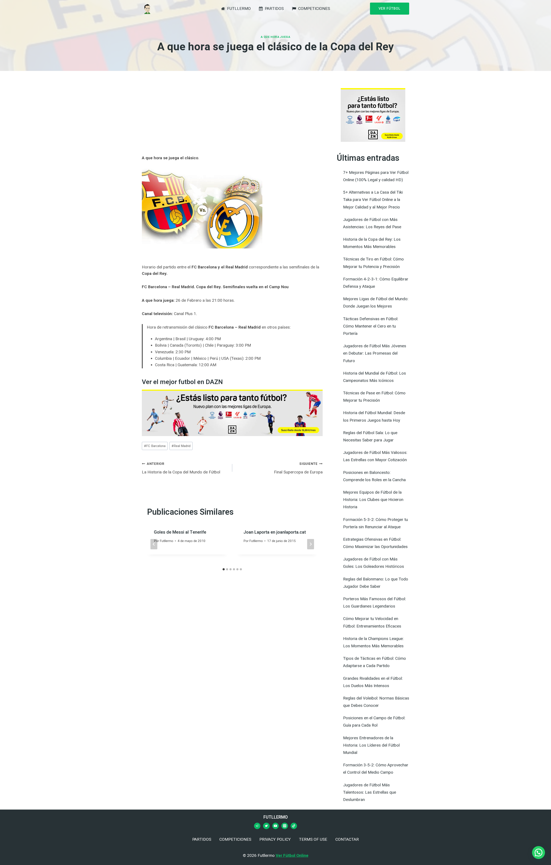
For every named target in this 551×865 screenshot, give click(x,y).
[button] (538, 852)
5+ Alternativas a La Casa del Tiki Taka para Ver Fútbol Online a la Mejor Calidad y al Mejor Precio (373, 199)
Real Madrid (181, 446)
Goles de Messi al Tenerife (180, 532)
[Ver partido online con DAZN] (232, 413)
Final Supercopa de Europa (298, 468)
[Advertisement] (232, 118)
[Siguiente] (310, 544)
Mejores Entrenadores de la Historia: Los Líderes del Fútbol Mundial (371, 745)
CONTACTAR (347, 839)
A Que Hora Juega (275, 36)
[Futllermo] (147, 8)
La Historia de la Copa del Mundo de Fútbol (181, 468)
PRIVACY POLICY (275, 839)
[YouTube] (275, 826)
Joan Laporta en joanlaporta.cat (274, 532)
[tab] (224, 569)
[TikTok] (294, 826)
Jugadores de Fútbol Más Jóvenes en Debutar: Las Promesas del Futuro (374, 353)
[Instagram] (284, 826)
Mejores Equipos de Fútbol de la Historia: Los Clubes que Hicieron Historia (373, 499)
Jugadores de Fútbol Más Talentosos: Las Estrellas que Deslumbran (369, 792)
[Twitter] (266, 826)
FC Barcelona (155, 446)
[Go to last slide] (153, 544)
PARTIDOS (274, 9)
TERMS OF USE (313, 839)
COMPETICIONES (314, 9)
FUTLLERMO (239, 9)
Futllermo (166, 541)
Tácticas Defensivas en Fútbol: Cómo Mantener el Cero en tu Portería (370, 326)
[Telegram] (257, 826)
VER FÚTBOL (390, 8)
